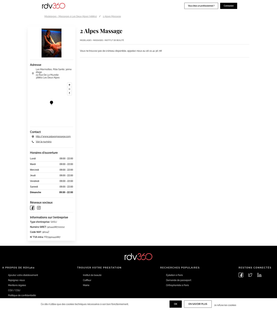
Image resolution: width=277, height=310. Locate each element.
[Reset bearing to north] (69, 93)
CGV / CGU (14, 290)
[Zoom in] (69, 85)
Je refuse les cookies (225, 305)
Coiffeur (87, 280)
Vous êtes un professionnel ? (201, 6)
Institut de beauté (92, 275)
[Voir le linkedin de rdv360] (259, 275)
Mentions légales (17, 285)
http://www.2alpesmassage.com (53, 136)
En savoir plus (198, 304)
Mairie (86, 285)
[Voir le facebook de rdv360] (241, 275)
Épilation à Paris (174, 275)
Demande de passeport (178, 280)
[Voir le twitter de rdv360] (250, 275)
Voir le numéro (44, 141)
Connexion (229, 6)
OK (175, 304)
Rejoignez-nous (16, 280)
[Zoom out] (69, 89)
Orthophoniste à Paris (177, 285)
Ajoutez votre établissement (23, 275)
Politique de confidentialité (22, 295)
